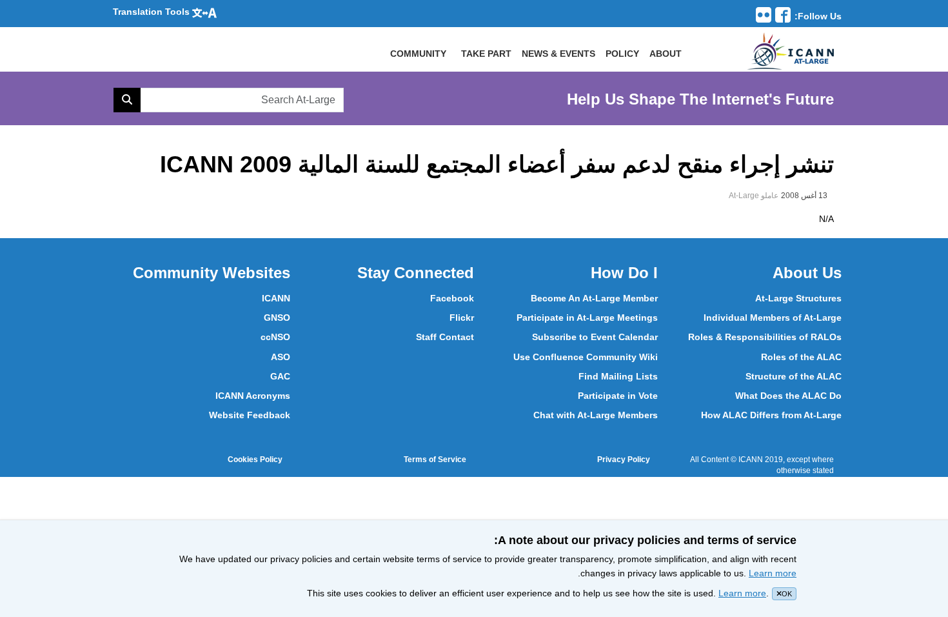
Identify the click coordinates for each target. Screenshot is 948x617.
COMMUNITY (418, 53)
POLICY (622, 53)
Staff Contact (445, 337)
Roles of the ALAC (801, 357)
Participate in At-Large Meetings (587, 317)
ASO (280, 357)
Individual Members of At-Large (773, 317)
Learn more (772, 573)
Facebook (452, 298)
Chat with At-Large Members (595, 415)
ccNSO (275, 337)
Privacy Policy (623, 459)
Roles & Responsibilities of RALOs (765, 337)
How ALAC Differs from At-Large (771, 415)
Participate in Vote (618, 395)
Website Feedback (249, 415)
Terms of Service (435, 459)
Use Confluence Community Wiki (585, 357)
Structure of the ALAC (794, 376)
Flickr (461, 317)
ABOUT (665, 53)
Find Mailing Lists (618, 376)
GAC (280, 376)
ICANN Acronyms (252, 395)
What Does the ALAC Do (788, 395)
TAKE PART (486, 53)
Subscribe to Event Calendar (595, 337)
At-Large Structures (798, 298)
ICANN (276, 298)
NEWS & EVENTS (558, 53)
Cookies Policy (255, 459)
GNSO (277, 317)
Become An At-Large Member (594, 298)
